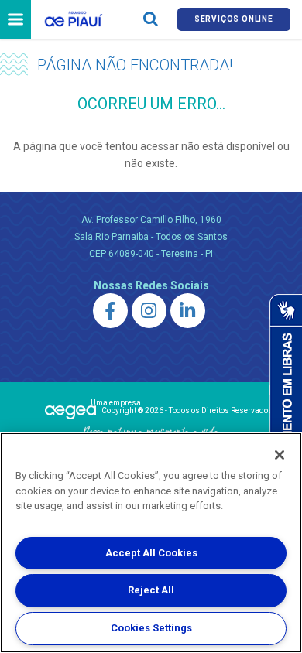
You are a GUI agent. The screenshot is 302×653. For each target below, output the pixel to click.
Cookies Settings (151, 628)
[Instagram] (149, 310)
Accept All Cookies (151, 553)
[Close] (280, 455)
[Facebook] (110, 310)
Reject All (151, 590)
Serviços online (233, 19)
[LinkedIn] (187, 310)
